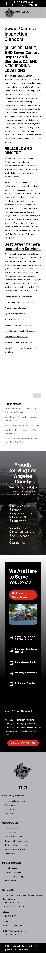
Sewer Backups (11, 805)
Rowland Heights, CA (23, 532)
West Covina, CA (20, 535)
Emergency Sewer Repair (15, 801)
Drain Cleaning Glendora (15, 308)
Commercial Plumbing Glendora (19, 302)
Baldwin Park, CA (21, 506)
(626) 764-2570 (24, 5)
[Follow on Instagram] (25, 787)
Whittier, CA (18, 543)
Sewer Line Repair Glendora (16, 336)
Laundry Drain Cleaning (14, 876)
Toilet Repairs (10, 881)
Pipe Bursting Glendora (15, 319)
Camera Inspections (13, 832)
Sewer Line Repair (12, 828)
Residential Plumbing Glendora (18, 325)
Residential (9, 813)
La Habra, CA (19, 520)
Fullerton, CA (19, 517)
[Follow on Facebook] (20, 787)
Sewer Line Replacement (15, 849)
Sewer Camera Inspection (16, 331)
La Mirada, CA (19, 528)
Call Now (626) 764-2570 (23, 743)
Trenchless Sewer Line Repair (17, 845)
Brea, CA (16, 509)
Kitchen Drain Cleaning (14, 872)
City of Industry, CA (22, 513)
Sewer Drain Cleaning (13, 836)
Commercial (9, 809)
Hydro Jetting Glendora (15, 313)
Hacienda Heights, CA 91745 (14, 906)
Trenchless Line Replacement (17, 841)
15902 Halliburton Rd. (11, 902)
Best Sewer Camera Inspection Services (23, 246)
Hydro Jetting (10, 853)
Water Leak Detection (14, 342)
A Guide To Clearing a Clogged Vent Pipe (22, 425)
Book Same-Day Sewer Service (20, 594)
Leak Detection (11, 868)
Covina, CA (17, 539)
